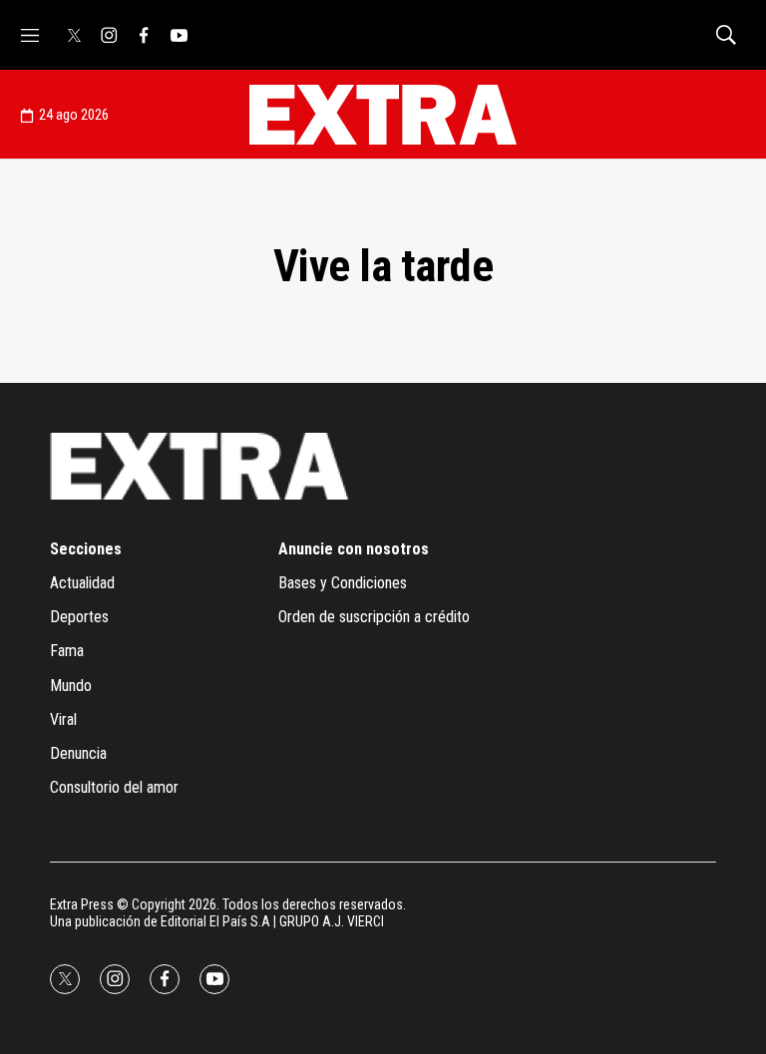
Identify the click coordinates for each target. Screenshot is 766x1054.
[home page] (383, 115)
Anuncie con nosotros (353, 548)
